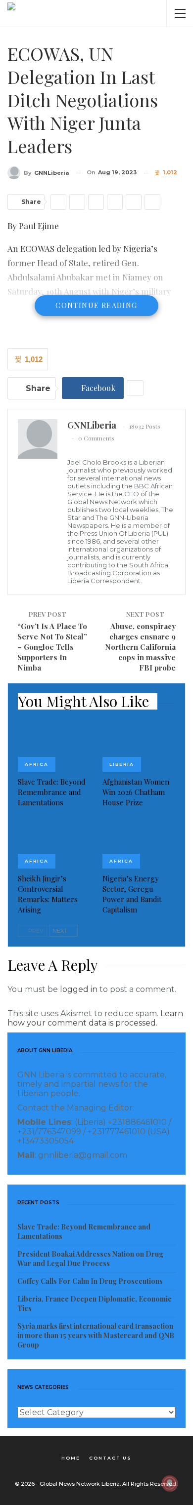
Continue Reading (96, 305)
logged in (78, 989)
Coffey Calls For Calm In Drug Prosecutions (90, 1281)
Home (70, 1458)
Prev (35, 930)
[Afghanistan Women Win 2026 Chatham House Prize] (138, 746)
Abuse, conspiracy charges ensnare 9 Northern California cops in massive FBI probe (140, 647)
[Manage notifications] (170, 1483)
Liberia (121, 764)
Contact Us (110, 1458)
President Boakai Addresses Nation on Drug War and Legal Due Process (90, 1258)
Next (60, 930)
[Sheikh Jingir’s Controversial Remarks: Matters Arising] (54, 843)
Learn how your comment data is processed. (95, 1018)
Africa (36, 764)
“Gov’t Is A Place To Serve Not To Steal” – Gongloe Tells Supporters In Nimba (52, 647)
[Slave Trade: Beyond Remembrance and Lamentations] (54, 746)
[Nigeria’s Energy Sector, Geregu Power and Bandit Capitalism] (138, 843)
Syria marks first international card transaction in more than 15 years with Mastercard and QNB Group (95, 1335)
